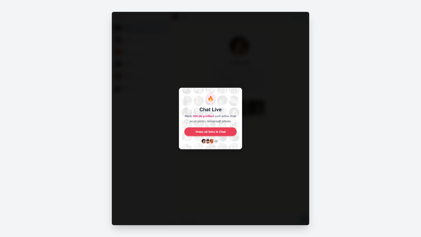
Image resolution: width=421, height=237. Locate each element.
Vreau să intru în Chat (210, 132)
